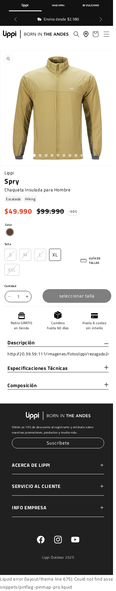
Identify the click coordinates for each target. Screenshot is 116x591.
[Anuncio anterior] (15, 19)
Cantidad (10, 287)
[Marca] (25, 5)
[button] (103, 34)
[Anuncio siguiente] (100, 19)
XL (55, 255)
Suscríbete (56, 443)
